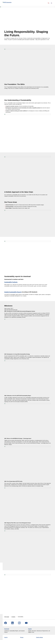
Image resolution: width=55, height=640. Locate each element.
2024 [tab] (16, 309)
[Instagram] (19, 623)
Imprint (5, 637)
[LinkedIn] (12, 623)
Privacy (21, 637)
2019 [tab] (7, 309)
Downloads (6, 628)
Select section (7, 308)
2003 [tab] (5, 309)
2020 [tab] (10, 309)
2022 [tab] (12, 309)
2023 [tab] (14, 309)
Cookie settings (39, 637)
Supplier (30, 628)
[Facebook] (5, 623)
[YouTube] (26, 623)
